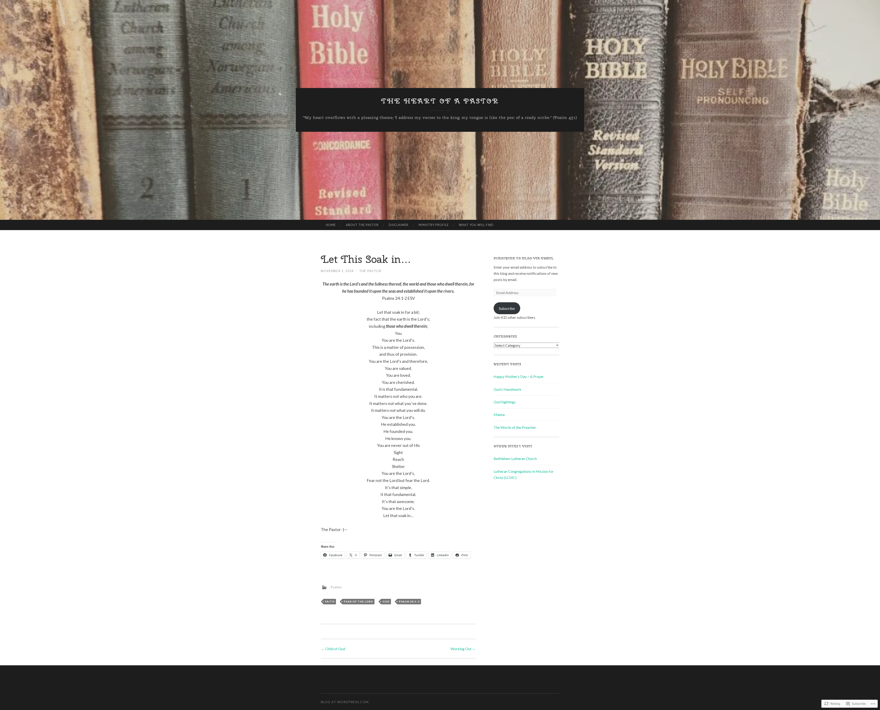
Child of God (333, 649)
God (386, 601)
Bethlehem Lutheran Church (515, 458)
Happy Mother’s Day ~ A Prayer (519, 376)
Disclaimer (398, 225)
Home (331, 225)
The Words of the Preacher (515, 427)
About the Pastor (362, 225)
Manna (499, 414)
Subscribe (507, 308)
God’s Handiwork (507, 389)
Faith (330, 601)
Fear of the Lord (358, 601)
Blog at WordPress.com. (345, 702)
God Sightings (505, 402)
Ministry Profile (434, 225)
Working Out (463, 649)
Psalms (336, 587)
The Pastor (370, 271)
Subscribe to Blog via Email (524, 258)
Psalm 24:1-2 (409, 601)
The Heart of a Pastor (440, 100)
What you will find (476, 225)
